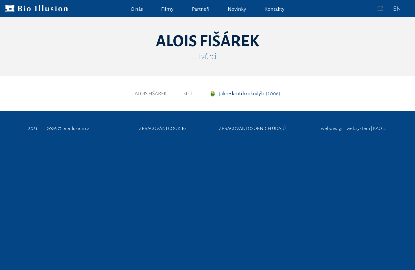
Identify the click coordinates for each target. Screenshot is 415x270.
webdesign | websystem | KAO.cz (354, 128)
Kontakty (275, 9)
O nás (137, 9)
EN (397, 8)
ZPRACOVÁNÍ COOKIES (163, 128)
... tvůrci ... (207, 56)
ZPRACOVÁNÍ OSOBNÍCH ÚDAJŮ (252, 128)
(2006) (249, 93)
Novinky (237, 9)
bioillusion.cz (75, 128)
